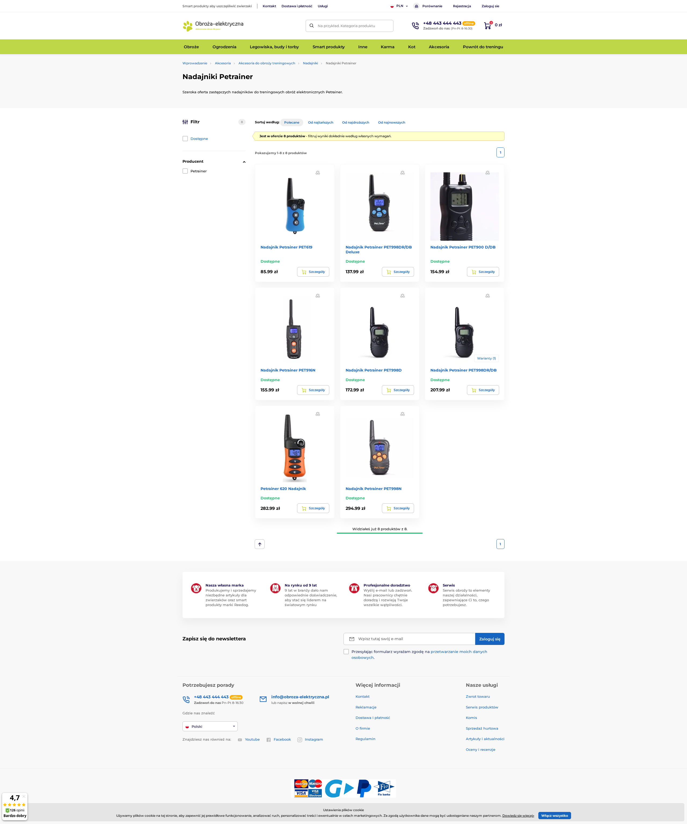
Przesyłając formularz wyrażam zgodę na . (419, 654)
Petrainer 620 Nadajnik (283, 488)
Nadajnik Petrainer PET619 (286, 247)
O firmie (363, 728)
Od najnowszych (391, 122)
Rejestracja (462, 6)
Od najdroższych (355, 122)
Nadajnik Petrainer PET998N (373, 488)
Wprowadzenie (194, 63)
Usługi (323, 6)
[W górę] (259, 544)
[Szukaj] (312, 26)
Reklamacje (366, 707)
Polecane (291, 122)
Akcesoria (223, 63)
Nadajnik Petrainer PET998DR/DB (463, 370)
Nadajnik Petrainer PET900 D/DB (463, 247)
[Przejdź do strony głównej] (213, 26)
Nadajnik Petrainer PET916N (288, 370)
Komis (471, 717)
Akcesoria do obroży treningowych (267, 63)
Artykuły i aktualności (485, 739)
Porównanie (432, 6)
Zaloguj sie (490, 6)
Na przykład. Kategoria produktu (346, 26)
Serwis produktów (482, 707)
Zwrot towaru (478, 696)
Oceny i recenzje (480, 749)
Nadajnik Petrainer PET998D (374, 370)
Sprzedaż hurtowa (482, 728)
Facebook (282, 739)
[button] (317, 172)
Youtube (252, 739)
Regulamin (365, 739)
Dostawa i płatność (297, 6)
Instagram (314, 739)
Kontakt (269, 6)
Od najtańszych (320, 122)
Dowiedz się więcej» (518, 816)
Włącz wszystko (554, 816)
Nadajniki (310, 63)
